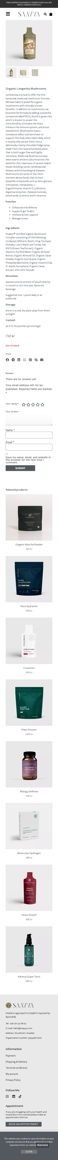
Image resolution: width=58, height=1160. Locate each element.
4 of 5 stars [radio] (38, 405)
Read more (42, 1145)
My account (12, 1074)
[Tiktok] (20, 1096)
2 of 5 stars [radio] (28, 405)
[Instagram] (7, 1096)
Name (10, 430)
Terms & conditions (16, 1068)
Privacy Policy (13, 1080)
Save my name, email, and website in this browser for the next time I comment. (28, 460)
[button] (45, 14)
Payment (11, 1055)
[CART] (51, 14)
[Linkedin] (13, 1096)
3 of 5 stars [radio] (33, 405)
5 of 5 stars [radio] (42, 405)
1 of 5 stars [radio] (24, 405)
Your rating (12, 404)
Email (10, 442)
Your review (12, 412)
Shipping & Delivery (16, 1062)
